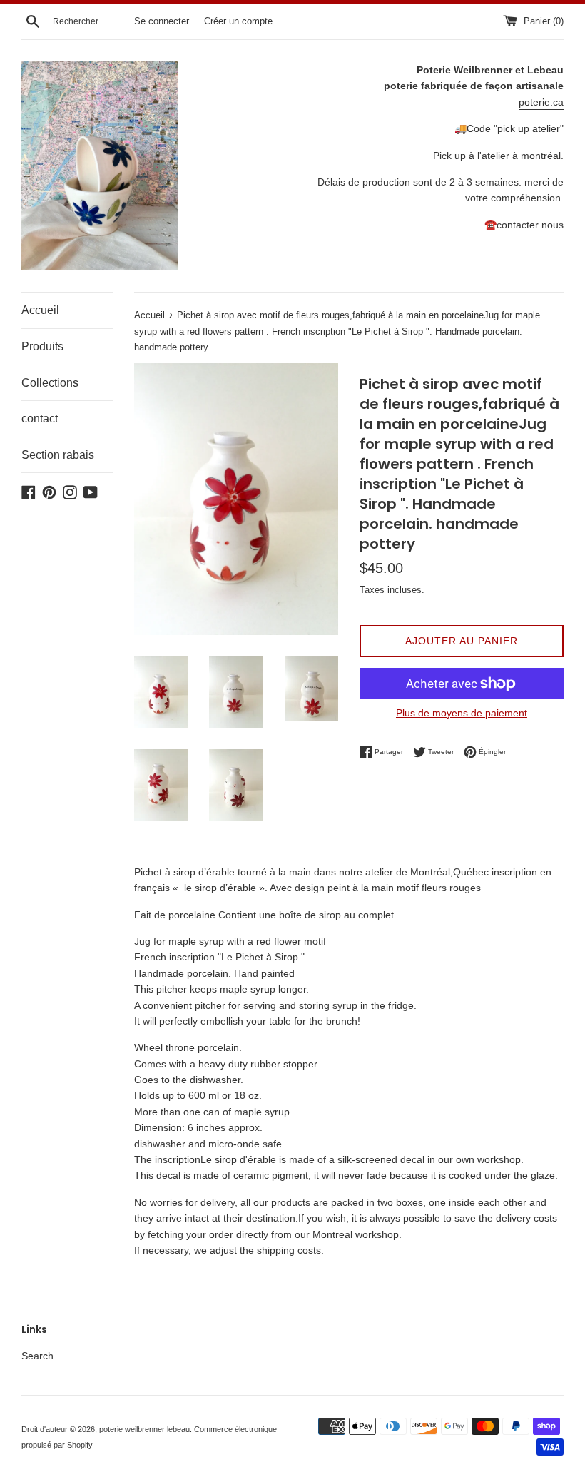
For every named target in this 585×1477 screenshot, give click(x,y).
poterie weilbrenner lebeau (144, 1429)
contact (39, 418)
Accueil (40, 310)
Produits (42, 346)
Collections (49, 383)
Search (37, 1355)
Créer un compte (238, 21)
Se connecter (161, 21)
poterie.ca (541, 102)
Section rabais (57, 455)
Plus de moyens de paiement (461, 713)
